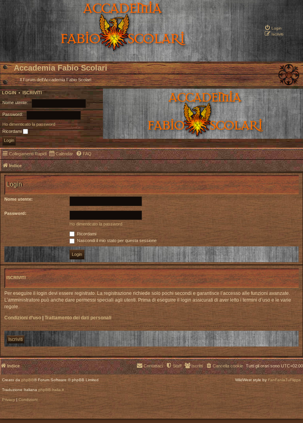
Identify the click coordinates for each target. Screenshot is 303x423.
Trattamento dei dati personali (78, 318)
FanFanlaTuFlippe (284, 380)
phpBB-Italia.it (51, 389)
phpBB (27, 380)
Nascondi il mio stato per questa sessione (116, 240)
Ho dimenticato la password (28, 124)
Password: (15, 213)
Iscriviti (32, 92)
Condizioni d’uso (22, 318)
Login (9, 92)
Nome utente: (18, 199)
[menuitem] (273, 21)
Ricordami (12, 131)
